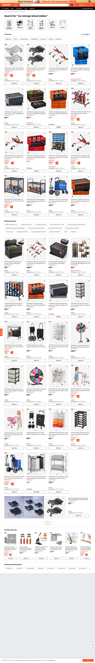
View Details (36, 491)
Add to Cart (14, 83)
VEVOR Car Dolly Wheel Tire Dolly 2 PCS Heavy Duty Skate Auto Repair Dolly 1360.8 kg (36, 69)
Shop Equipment (16, 11)
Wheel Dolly (23, 11)
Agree (88, 660)
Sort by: (83, 34)
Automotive (10, 11)
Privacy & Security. (52, 660)
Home (5, 11)
